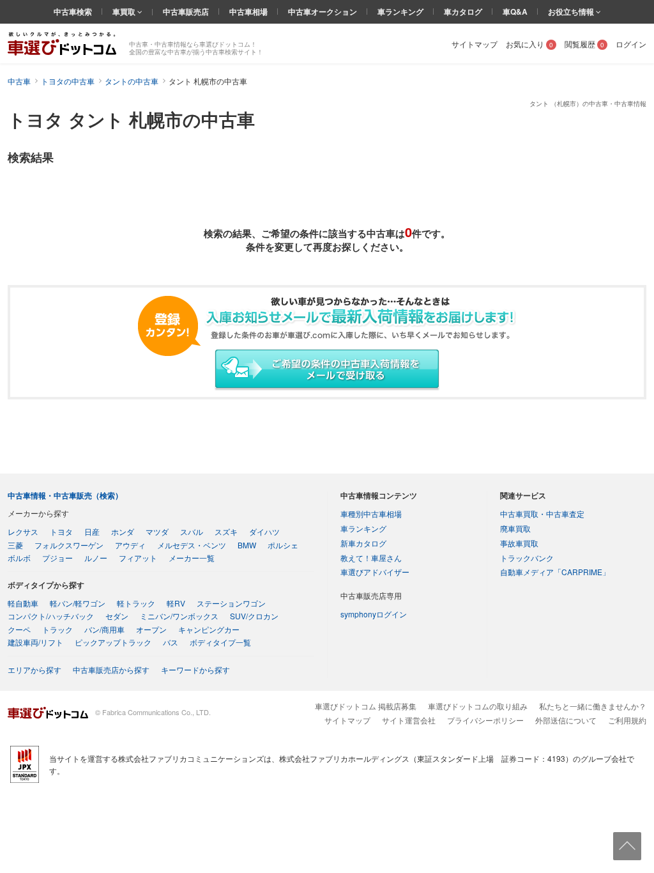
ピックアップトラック (113, 642)
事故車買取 (519, 542)
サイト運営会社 (409, 720)
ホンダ (122, 531)
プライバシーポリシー (485, 720)
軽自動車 (23, 603)
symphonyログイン (373, 613)
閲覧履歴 (584, 43)
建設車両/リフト (35, 642)
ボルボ (19, 557)
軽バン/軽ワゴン (77, 603)
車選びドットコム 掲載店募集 (365, 705)
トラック (57, 629)
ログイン (631, 43)
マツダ (157, 531)
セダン (116, 615)
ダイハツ (264, 531)
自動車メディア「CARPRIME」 (555, 571)
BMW (247, 544)
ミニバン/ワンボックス (179, 615)
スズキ (226, 531)
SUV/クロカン (254, 615)
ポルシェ (283, 544)
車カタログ (463, 11)
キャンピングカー (209, 629)
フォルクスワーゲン (68, 544)
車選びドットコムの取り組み (478, 705)
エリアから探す (34, 669)
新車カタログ (363, 542)
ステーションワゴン (231, 603)
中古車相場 (248, 11)
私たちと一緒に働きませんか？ (592, 705)
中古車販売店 (186, 11)
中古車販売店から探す (111, 669)
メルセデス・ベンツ (191, 544)
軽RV (176, 603)
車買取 (124, 11)
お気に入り (529, 43)
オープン (151, 629)
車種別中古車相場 (371, 513)
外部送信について (566, 720)
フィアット (138, 557)
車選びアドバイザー (374, 571)
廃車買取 (515, 528)
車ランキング (400, 11)
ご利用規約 (627, 720)
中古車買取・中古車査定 (542, 513)
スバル (191, 531)
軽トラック (136, 603)
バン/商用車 (104, 629)
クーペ (19, 629)
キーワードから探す (195, 669)
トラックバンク (527, 557)
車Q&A (515, 11)
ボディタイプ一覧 (220, 642)
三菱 (15, 544)
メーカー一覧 (192, 557)
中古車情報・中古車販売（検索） (65, 495)
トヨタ (61, 531)
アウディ (130, 544)
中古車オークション (322, 11)
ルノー (95, 557)
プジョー (57, 557)
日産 (92, 531)
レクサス (23, 531)
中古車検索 (73, 11)
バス (170, 642)
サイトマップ (475, 43)
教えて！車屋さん (371, 557)
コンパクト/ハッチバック (51, 615)
